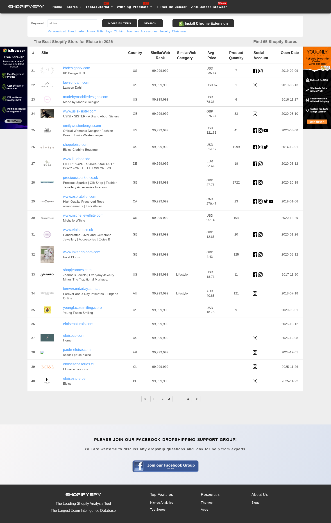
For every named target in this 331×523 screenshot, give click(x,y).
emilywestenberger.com (82, 126)
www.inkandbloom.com (81, 252)
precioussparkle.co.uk (80, 178)
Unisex (90, 31)
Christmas (179, 31)
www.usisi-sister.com (79, 111)
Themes (207, 502)
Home (57, 7)
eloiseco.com (73, 335)
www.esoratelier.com (79, 196)
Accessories (149, 31)
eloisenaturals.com (78, 324)
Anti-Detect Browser (209, 7)
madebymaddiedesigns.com (85, 97)
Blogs (255, 502)
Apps (204, 509)
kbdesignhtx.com (76, 68)
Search (150, 23)
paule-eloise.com (77, 350)
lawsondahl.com (76, 82)
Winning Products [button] (133, 7)
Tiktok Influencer (171, 7)
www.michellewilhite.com (83, 215)
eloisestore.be (74, 378)
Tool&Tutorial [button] (97, 7)
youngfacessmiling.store (82, 308)
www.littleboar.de (76, 159)
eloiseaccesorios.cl (78, 364)
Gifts (100, 31)
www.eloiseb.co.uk (78, 230)
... (178, 399)
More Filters (119, 23)
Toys (108, 31)
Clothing (119, 31)
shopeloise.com (75, 144)
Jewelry (164, 31)
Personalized (57, 31)
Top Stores (158, 509)
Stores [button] (73, 7)
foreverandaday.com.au (81, 289)
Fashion (133, 31)
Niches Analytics (161, 502)
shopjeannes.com (77, 270)
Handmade (76, 31)
